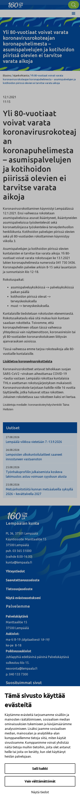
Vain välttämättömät (40, 781)
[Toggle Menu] (73, 13)
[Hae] (73, 5)
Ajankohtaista (21, 75)
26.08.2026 (12, 449)
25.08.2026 (12, 467)
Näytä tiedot (40, 792)
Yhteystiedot (15, 571)
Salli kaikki (40, 768)
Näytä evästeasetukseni (23, 598)
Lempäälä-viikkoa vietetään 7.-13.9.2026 (34, 442)
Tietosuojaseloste (19, 589)
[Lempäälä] (15, 4)
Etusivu (7, 75)
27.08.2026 (12, 437)
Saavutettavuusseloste (22, 580)
